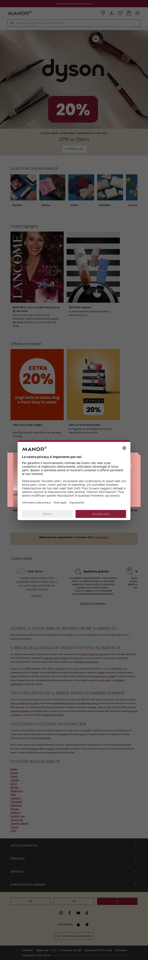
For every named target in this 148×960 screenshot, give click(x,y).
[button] (140, 453)
